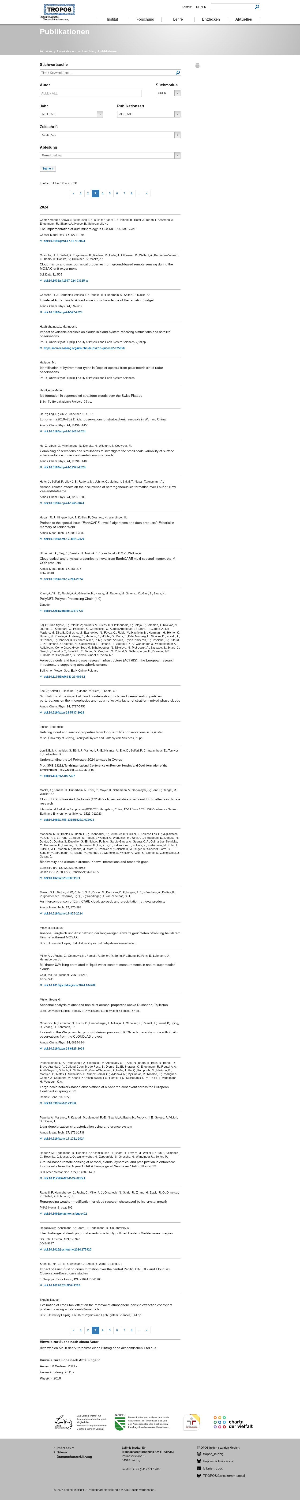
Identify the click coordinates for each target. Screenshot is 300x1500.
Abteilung (48, 147)
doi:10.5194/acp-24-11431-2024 (65, 431)
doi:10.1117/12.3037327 (59, 776)
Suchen (257, 6)
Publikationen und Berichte (75, 51)
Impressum (65, 1448)
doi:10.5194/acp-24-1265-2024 (64, 503)
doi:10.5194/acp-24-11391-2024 (65, 467)
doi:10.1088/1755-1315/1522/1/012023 (69, 819)
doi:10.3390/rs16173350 (60, 1103)
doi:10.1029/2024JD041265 (62, 1285)
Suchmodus (167, 85)
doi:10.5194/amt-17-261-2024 (63, 579)
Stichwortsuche (54, 65)
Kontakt (186, 7)
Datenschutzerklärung (74, 1456)
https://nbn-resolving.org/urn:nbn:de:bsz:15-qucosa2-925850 (84, 348)
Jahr (44, 106)
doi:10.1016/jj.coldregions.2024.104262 (70, 985)
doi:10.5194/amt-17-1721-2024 (64, 1138)
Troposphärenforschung (60, 12)
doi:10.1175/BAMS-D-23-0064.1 (64, 676)
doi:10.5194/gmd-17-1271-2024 (64, 241)
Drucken (197, 65)
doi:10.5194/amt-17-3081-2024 (64, 539)
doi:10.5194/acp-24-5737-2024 (64, 712)
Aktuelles (46, 51)
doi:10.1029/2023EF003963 (62, 878)
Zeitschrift (49, 127)
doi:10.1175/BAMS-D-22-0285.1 (64, 1178)
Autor (45, 85)
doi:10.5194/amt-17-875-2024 (63, 913)
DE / (199, 7)
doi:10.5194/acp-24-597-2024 (63, 312)
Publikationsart (130, 106)
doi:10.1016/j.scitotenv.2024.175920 (67, 1249)
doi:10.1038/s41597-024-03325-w (66, 280)
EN (204, 7)
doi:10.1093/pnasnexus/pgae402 (65, 1213)
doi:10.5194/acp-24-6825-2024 (64, 1048)
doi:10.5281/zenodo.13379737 (63, 610)
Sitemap (63, 1452)
